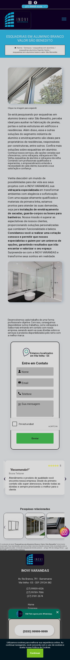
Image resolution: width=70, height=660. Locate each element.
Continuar (35, 653)
